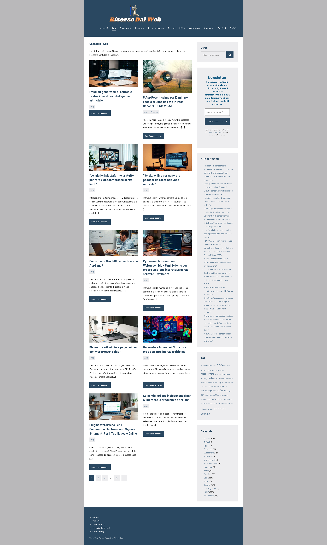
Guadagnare (125, 28)
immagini (211, 383)
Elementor (220, 370)
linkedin (223, 386)
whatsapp (205, 409)
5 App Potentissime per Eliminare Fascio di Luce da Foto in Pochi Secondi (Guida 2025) (165, 101)
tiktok (207, 403)
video (219, 403)
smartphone (224, 395)
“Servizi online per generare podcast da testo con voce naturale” (161, 179)
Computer (209, 28)
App (114, 28)
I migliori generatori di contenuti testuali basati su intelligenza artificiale (111, 96)
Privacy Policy (98, 524)
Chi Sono (96, 517)
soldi (230, 399)
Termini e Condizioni (101, 528)
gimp (223, 374)
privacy (212, 395)
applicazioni (227, 366)
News (206, 470)
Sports (207, 481)
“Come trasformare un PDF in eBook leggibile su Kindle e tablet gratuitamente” (218, 262)
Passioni (222, 28)
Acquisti (104, 28)
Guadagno (204, 383)
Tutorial (171, 28)
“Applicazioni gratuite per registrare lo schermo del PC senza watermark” (218, 291)
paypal (229, 391)
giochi (228, 374)
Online (223, 390)
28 (117, 478)
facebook (205, 373)
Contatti (96, 520)
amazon (206, 366)
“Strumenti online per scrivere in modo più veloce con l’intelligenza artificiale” (218, 337)
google (203, 378)
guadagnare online (226, 378)
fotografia (218, 374)
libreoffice (216, 386)
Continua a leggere (99, 113)
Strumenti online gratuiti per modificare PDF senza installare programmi (217, 176)
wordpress (218, 408)
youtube (205, 413)
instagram (220, 382)
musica (215, 390)
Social (233, 28)
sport (203, 403)
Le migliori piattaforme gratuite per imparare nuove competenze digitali (218, 233)
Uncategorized (210, 488)
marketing (206, 390)
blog (202, 370)
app (220, 365)
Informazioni (209, 460)
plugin (207, 395)
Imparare (139, 28)
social (204, 398)
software (223, 399)
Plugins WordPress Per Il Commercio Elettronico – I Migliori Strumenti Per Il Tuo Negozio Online (113, 429)
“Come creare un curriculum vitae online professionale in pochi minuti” (218, 280)
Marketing (208, 467)
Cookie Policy (98, 531)
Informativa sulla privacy (213, 132)
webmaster (227, 403)
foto (212, 373)
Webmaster (194, 28)
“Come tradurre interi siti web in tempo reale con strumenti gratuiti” (217, 308)
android (212, 365)
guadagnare (213, 378)
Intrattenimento (156, 28)
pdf (202, 394)
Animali (207, 442)
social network (213, 399)
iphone (210, 386)
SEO (217, 394)
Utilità (182, 28)
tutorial (212, 404)
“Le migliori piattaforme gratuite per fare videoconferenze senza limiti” (111, 179)
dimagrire (213, 370)
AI (201, 365)
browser (206, 370)
